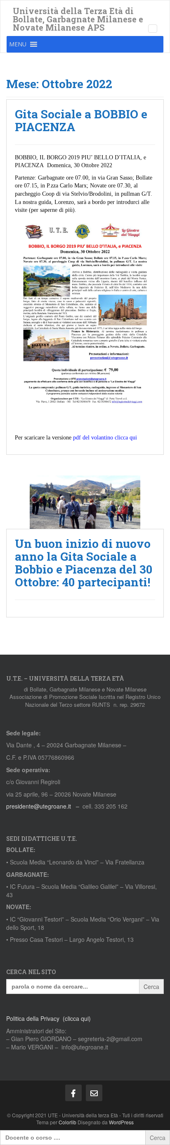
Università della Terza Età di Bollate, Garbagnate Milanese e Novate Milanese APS (78, 13)
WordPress (121, 1122)
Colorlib (67, 1122)
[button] (17, 44)
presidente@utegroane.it (38, 806)
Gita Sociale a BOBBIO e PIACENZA (81, 120)
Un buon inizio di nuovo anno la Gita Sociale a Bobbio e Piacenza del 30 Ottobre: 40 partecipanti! (83, 562)
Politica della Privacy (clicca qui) (48, 1018)
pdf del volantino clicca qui (105, 437)
